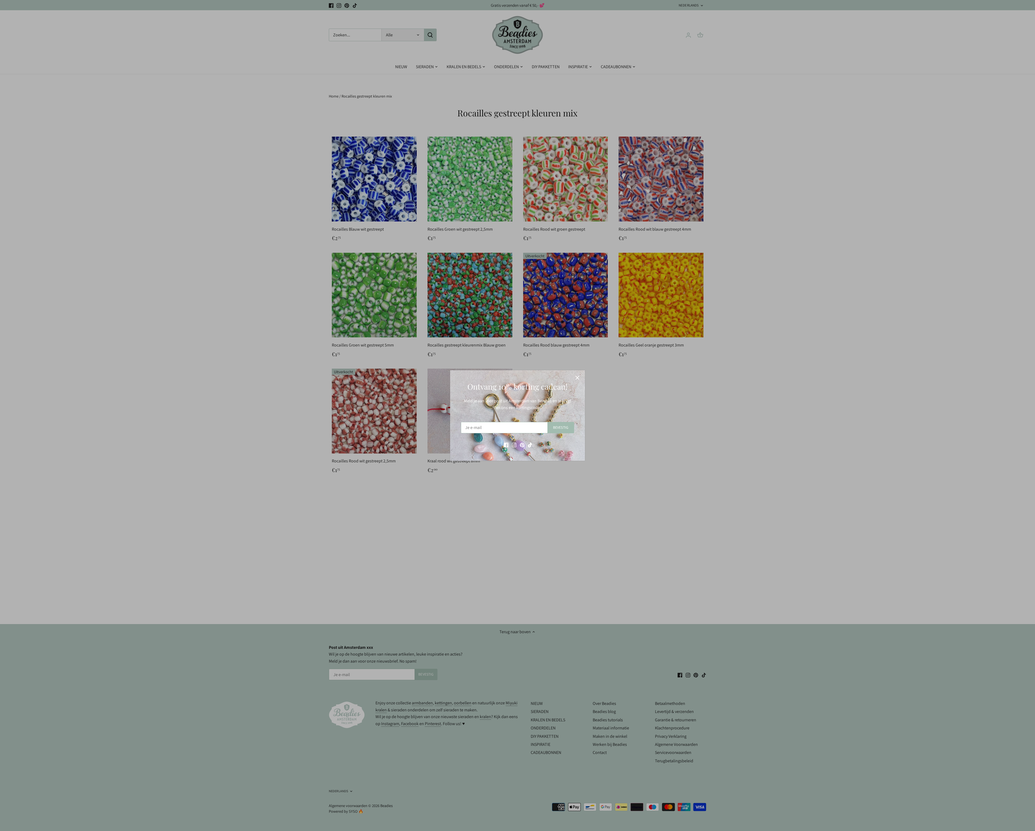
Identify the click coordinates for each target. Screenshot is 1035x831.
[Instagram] (514, 445)
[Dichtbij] (577, 378)
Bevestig (560, 427)
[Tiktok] (530, 445)
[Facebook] (506, 445)
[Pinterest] (522, 445)
